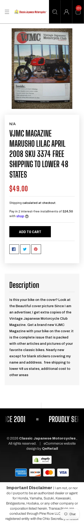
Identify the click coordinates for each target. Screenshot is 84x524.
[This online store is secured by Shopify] (42, 460)
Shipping (15, 203)
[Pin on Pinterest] (36, 249)
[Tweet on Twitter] (25, 249)
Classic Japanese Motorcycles (47, 438)
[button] (54, 11)
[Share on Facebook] (14, 249)
